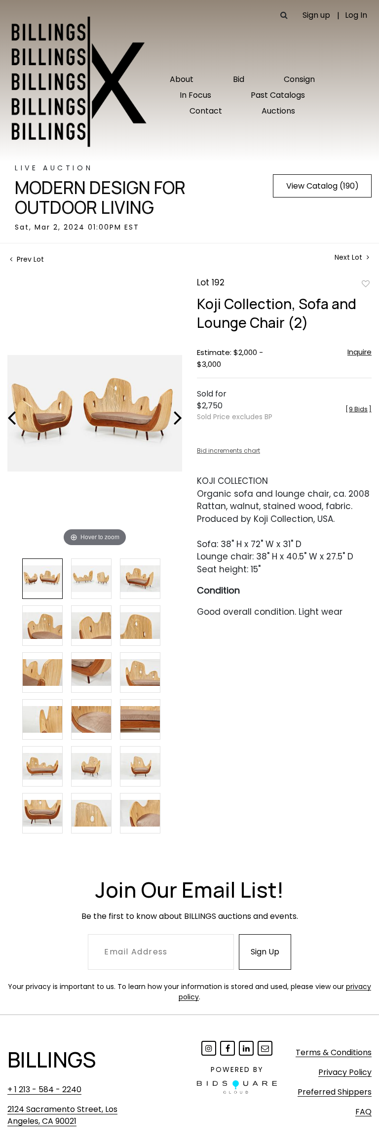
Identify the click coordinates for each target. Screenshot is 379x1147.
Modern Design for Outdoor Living (100, 197)
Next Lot (349, 257)
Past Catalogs (278, 95)
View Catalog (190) (322, 186)
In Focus (195, 95)
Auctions (278, 111)
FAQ (363, 1111)
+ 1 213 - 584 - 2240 (44, 1089)
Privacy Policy (345, 1072)
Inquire (359, 352)
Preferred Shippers (335, 1092)
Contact (206, 111)
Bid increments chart (228, 450)
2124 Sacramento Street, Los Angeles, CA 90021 (62, 1115)
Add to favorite (366, 283)
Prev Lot (29, 259)
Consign (299, 79)
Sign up (316, 15)
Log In (356, 15)
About (181, 79)
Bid (238, 79)
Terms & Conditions (334, 1052)
